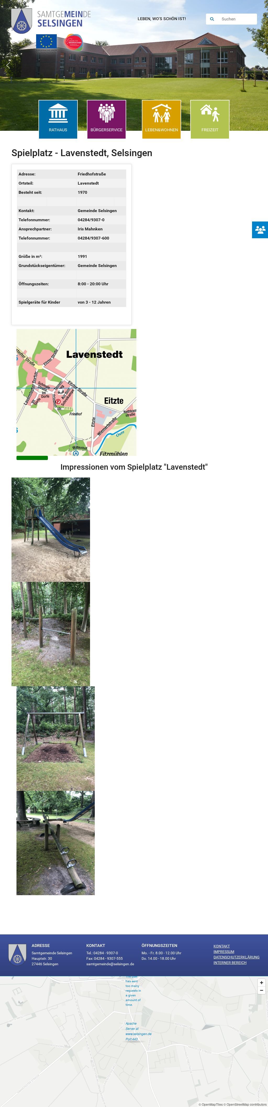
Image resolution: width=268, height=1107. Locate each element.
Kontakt (222, 946)
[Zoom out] (261, 990)
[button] (8, 65)
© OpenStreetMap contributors (245, 1104)
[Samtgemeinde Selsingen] (56, 19)
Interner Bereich (230, 963)
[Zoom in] (261, 982)
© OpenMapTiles (211, 1104)
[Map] (134, 1041)
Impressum (224, 952)
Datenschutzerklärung (237, 957)
